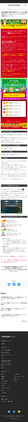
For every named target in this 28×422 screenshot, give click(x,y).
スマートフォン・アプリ (19, 376)
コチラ (12, 142)
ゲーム (2, 358)
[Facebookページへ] (14, 411)
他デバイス (16, 378)
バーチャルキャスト (5, 388)
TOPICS (3, 343)
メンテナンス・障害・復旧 (7, 401)
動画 (2, 374)
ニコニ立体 (3, 392)
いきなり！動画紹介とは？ (8, 70)
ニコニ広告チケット (14, 36)
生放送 (2, 378)
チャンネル (3, 383)
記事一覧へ (24, 321)
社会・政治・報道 (5, 352)
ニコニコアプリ (4, 381)
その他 (5, 9)
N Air (2, 390)
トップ (2, 9)
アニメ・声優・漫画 (5, 350)
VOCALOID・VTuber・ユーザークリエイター (6, 361)
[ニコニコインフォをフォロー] (9, 411)
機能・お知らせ (4, 399)
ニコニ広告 (16, 374)
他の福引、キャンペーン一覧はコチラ (14, 121)
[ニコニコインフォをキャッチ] (19, 411)
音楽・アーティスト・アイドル (7, 355)
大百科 (2, 385)
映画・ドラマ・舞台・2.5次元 (6, 365)
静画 (2, 376)
